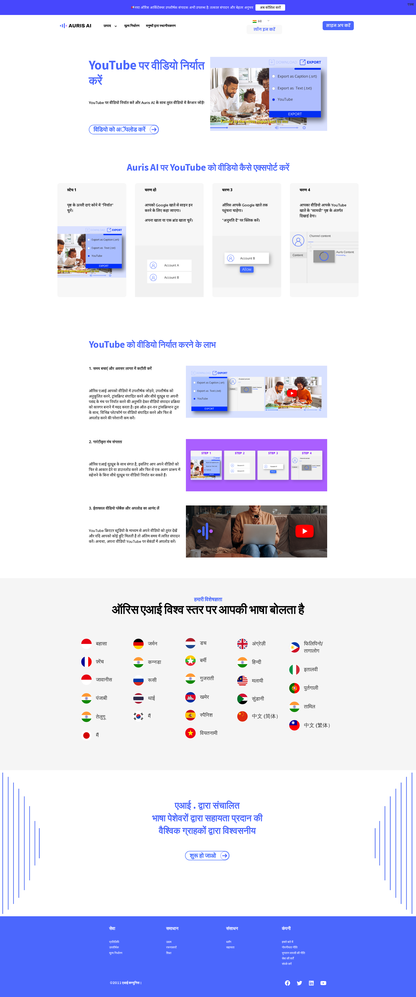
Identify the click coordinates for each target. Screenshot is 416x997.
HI (259, 21)
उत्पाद (107, 26)
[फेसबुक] (287, 982)
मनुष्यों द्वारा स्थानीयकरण (161, 26)
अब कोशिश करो (270, 7)
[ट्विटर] (299, 982)
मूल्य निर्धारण (132, 26)
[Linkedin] (311, 982)
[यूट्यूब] (323, 982)
